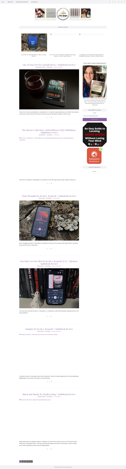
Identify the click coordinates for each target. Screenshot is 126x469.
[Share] (47, 117)
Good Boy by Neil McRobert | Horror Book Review (33, 55)
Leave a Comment (58, 67)
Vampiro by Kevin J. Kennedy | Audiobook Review (49, 329)
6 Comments (56, 198)
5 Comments (57, 396)
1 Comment (56, 135)
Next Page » (29, 462)
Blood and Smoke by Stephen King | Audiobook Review (49, 394)
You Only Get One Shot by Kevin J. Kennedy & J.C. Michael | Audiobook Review (49, 262)
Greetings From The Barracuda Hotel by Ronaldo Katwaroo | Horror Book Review (91, 55)
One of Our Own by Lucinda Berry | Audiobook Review (49, 64)
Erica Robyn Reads (63, 14)
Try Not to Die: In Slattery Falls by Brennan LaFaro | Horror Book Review (63, 55)
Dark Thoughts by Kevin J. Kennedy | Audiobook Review (49, 196)
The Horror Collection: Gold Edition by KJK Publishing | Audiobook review (49, 131)
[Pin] (51, 117)
